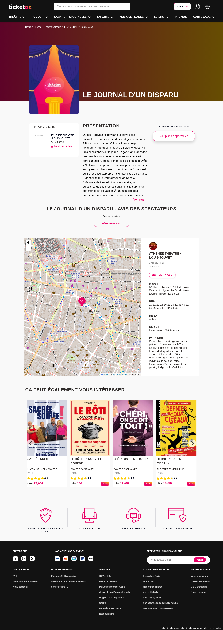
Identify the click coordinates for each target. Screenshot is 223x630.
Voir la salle (165, 274)
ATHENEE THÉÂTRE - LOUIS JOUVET (62, 137)
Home (28, 27)
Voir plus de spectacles (174, 136)
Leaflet (106, 374)
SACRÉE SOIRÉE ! (39, 459)
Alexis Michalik (150, 592)
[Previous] (31, 443)
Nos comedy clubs (152, 597)
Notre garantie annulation (25, 581)
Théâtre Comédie (53, 27)
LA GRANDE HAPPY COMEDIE (42, 469)
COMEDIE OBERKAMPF (125, 469)
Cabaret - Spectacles (70, 16)
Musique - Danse (132, 16)
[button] (207, 7)
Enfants (103, 16)
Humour (38, 16)
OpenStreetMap (120, 374)
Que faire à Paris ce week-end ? (158, 608)
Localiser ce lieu (62, 146)
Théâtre (15, 16)
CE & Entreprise (199, 587)
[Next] (192, 443)
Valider (199, 560)
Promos (181, 16)
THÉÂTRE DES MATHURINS (170, 469)
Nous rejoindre (106, 614)
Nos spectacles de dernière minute (160, 603)
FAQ (15, 576)
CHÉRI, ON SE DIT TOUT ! (131, 459)
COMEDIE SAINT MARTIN (83, 469)
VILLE (180, 6)
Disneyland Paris (151, 576)
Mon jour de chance (152, 587)
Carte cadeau (203, 16)
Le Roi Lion (148, 581)
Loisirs (159, 16)
